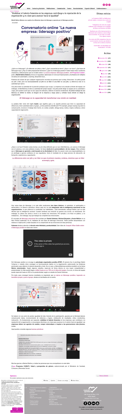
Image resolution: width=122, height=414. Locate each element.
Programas (52, 392)
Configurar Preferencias (17, 411)
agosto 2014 (104, 70)
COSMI (51, 394)
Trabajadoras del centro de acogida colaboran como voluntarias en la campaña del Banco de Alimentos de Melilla (99, 26)
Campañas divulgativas (55, 396)
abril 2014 (104, 83)
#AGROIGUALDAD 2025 (55, 404)
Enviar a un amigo (63, 380)
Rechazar (20, 408)
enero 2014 (104, 92)
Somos (69, 8)
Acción (51, 391)
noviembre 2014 (102, 61)
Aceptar (14, 408)
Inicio (28, 8)
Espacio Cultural (90, 8)
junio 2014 (104, 77)
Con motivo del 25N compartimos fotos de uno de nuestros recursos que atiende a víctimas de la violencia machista (100, 41)
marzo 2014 (103, 86)
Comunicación (61, 8)
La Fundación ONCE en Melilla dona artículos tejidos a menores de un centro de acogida (99, 20)
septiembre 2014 (103, 67)
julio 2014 (105, 73)
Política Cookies (34, 401)
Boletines (51, 401)
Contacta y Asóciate (38, 8)
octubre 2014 (104, 64)
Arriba (46, 380)
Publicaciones (51, 8)
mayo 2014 (104, 80)
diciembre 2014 (103, 58)
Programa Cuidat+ (78, 72)
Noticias (16, 11)
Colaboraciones (101, 8)
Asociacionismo (78, 8)
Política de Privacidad (35, 397)
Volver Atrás (75, 380)
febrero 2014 (103, 89)
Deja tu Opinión (103, 375)
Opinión (53, 380)
